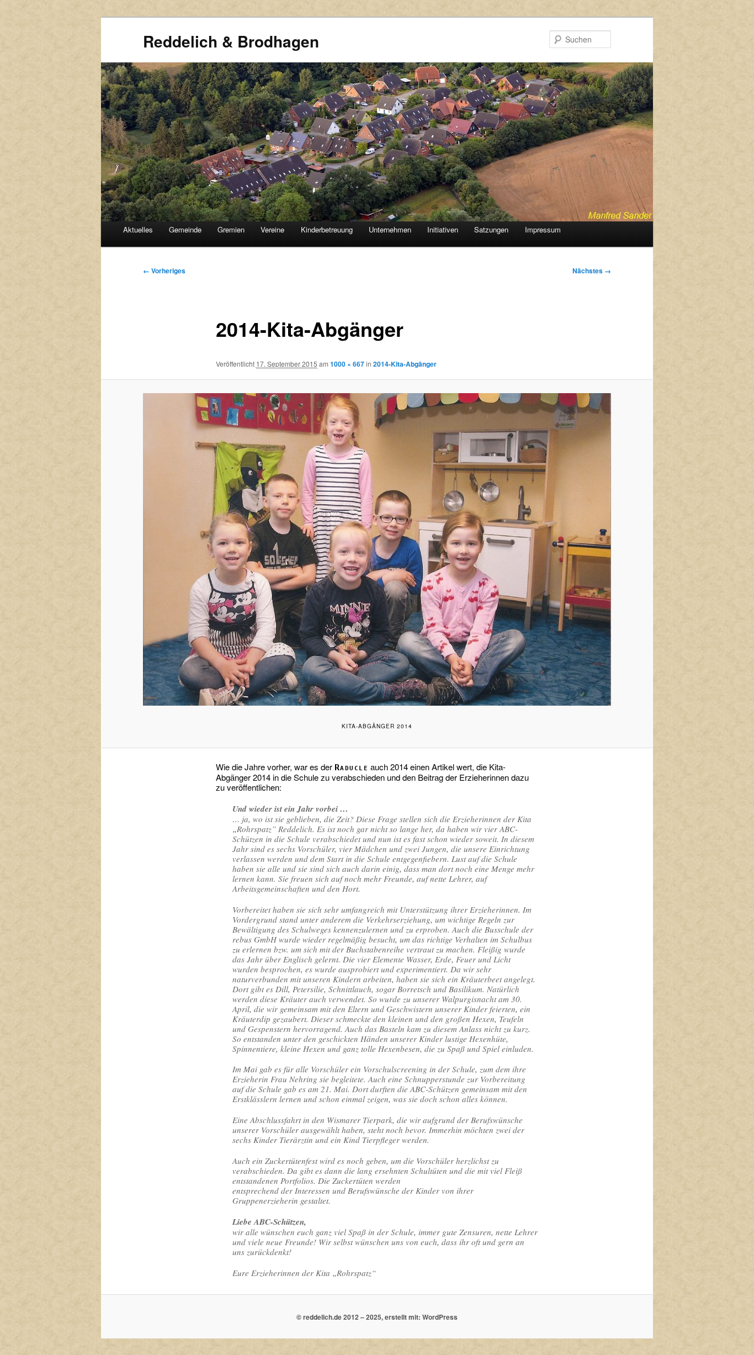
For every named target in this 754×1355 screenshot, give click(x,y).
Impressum (543, 229)
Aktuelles (138, 229)
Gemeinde (185, 229)
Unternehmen (390, 229)
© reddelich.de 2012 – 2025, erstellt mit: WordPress (377, 1317)
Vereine (272, 229)
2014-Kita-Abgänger (405, 364)
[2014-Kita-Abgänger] (377, 549)
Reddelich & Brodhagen (231, 41)
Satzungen (491, 229)
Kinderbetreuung (327, 229)
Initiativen (442, 229)
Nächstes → (591, 271)
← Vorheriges (164, 271)
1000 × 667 (347, 364)
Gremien (231, 229)
